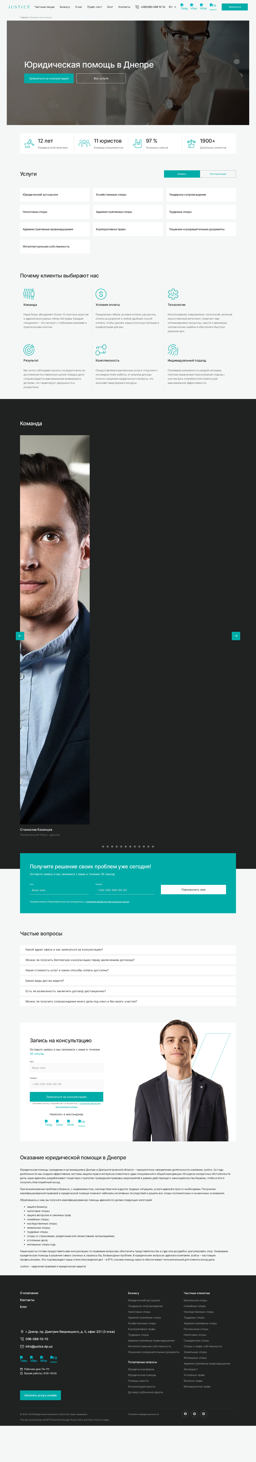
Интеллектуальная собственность (149, 1346)
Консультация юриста (141, 1386)
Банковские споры (195, 1300)
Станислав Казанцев (36, 829)
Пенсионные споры (196, 1329)
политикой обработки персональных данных (107, 901)
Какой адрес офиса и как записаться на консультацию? (64, 949)
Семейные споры (195, 1306)
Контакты (27, 1300)
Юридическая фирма (141, 1369)
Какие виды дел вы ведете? (45, 980)
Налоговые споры (139, 1311)
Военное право (193, 1380)
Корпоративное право (141, 1329)
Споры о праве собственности (203, 1346)
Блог (23, 1307)
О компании (29, 1293)
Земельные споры (195, 1352)
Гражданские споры (196, 1340)
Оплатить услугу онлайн (40, 1395)
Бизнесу (182, 174)
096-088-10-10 (37, 1339)
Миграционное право (197, 1386)
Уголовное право (194, 1375)
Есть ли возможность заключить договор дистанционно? (66, 991)
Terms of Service (95, 1419)
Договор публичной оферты (145, 1392)
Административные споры (144, 1317)
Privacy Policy (76, 1419)
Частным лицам (218, 174)
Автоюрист (191, 1369)
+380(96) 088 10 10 (153, 7)
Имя (31, 1062)
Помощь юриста (138, 1380)
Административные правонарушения (151, 1340)
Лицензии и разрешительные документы (153, 1352)
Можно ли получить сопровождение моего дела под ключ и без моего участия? (81, 1001)
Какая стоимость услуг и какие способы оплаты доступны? (67, 970)
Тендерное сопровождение (145, 1306)
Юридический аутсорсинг (144, 1300)
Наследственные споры (199, 1311)
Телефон (33, 1078)
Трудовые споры (138, 1334)
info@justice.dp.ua (39, 1346)
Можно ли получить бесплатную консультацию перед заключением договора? (80, 960)
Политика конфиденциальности (143, 1414)
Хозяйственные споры (142, 1323)
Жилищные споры (195, 1357)
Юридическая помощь (142, 1375)
